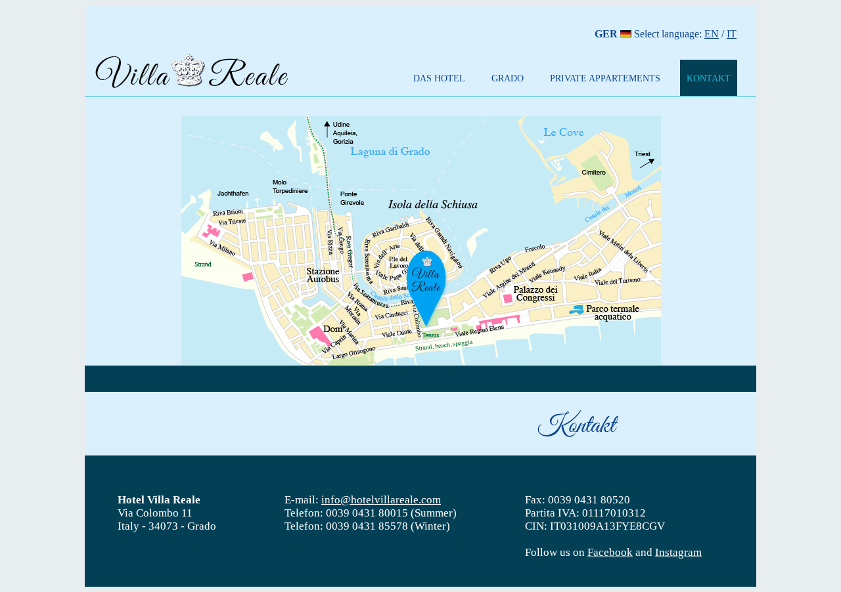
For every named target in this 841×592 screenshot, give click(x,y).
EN (711, 33)
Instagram (678, 552)
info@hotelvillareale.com (381, 500)
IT (732, 33)
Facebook (610, 552)
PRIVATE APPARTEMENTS (605, 78)
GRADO (507, 78)
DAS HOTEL (439, 78)
